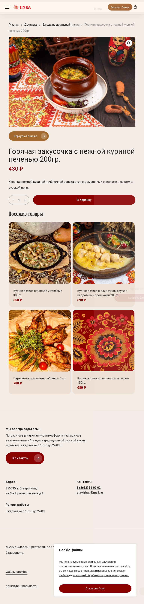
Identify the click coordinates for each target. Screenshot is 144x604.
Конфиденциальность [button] (22, 586)
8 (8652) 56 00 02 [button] (88, 487)
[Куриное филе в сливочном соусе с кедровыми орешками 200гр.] (104, 253)
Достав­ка (30, 24)
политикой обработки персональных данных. (101, 575)
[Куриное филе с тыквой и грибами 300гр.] (40, 253)
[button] (7, 7)
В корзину (84, 200)
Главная (14, 24)
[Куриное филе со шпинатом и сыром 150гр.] (104, 341)
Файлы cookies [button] (16, 572)
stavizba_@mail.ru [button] (90, 492)
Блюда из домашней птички (61, 24)
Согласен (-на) (95, 588)
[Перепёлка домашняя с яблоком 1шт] (40, 341)
